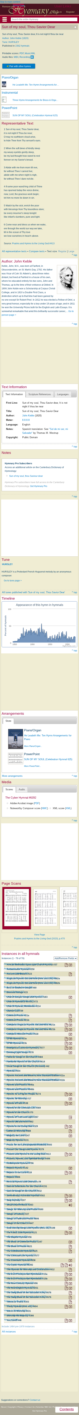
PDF (21, 53)
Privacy (20, 1407)
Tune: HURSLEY (10, 42)
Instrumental (10, 92)
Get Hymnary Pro (38, 486)
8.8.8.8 (26, 420)
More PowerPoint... (32, 766)
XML (68, 808)
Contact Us (30, 1407)
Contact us (35, 1400)
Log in (58, 12)
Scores (9, 789)
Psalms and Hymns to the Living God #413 (33, 243)
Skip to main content (10, 2)
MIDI (16, 57)
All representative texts (14, 251)
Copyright (12, 1407)
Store (8, 721)
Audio (22, 789)
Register (70, 12)
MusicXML (30, 53)
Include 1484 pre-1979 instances (18, 1326)
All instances (9, 1331)
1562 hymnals (22, 46)
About (3, 1407)
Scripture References (39, 394)
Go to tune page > (13, 580)
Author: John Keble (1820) (15, 38)
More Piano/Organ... (33, 746)
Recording (24, 57)
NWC (44, 808)
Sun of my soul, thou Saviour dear (26, 476)
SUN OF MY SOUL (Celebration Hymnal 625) (35, 115)
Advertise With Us (43, 1407)
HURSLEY (7, 564)
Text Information (14, 394)
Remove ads (8, 6)
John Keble (28, 415)
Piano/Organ (10, 77)
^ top (74, 255)
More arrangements (12, 776)
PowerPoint (9, 108)
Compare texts (37, 251)
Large (71, 251)
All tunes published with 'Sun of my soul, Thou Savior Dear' (33, 592)
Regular (62, 251)
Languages (63, 394)
